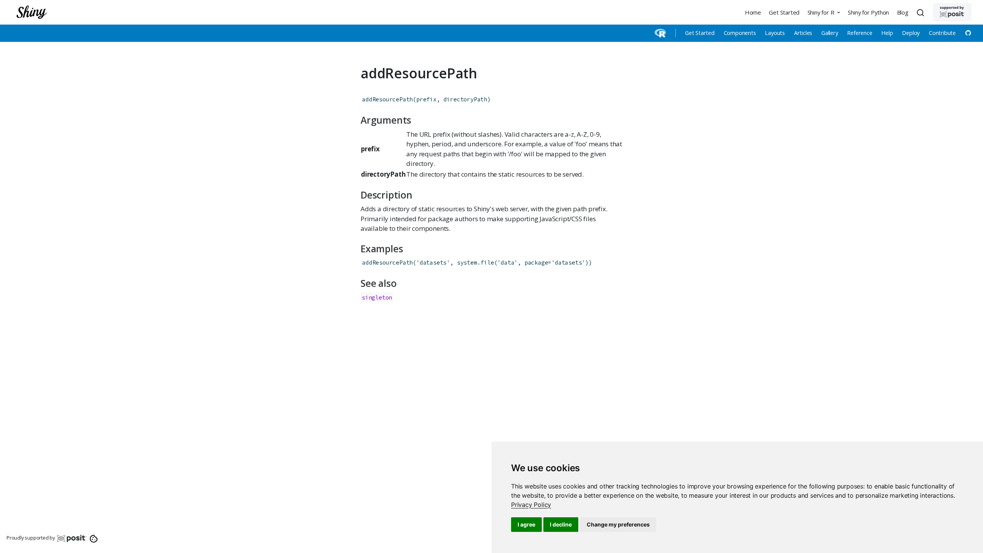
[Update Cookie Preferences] (94, 538)
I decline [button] (561, 524)
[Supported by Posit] (952, 12)
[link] (531, 504)
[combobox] (921, 12)
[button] (823, 12)
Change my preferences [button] (618, 524)
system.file (475, 262)
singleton (377, 297)
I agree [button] (526, 524)
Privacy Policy (531, 504)
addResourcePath (387, 99)
